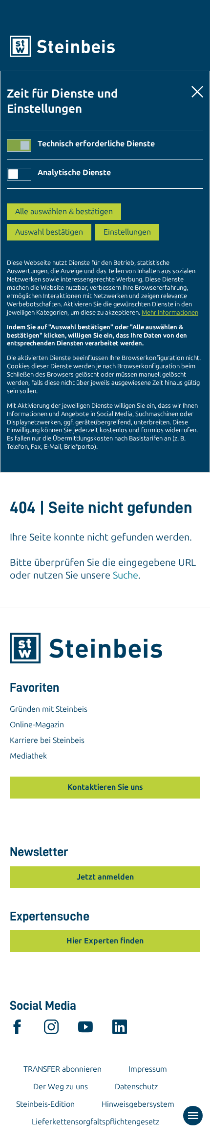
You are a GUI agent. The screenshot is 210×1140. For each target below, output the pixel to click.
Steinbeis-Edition (45, 1104)
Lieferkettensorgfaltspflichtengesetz (95, 1121)
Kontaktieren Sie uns (105, 787)
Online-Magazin (37, 724)
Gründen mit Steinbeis (48, 709)
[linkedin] (119, 1029)
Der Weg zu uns (60, 1086)
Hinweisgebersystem (138, 1104)
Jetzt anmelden (105, 876)
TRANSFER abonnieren (62, 1069)
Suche (125, 575)
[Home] (105, 46)
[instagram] (51, 1029)
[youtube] (85, 1029)
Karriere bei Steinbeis (47, 740)
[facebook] (17, 1029)
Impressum (147, 1069)
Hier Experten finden (105, 940)
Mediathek (28, 755)
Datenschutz (136, 1086)
